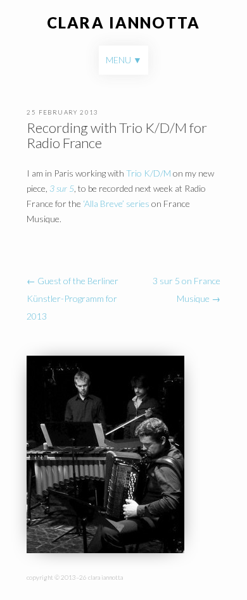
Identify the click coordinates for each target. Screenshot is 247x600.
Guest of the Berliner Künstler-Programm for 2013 (72, 298)
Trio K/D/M (148, 173)
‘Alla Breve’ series (116, 203)
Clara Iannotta (123, 22)
